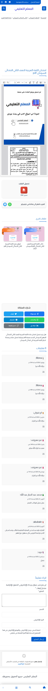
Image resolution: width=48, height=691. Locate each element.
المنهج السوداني (34, 18)
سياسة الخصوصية (22, 2)
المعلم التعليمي (24, 8)
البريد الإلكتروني (39, 620)
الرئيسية (43, 18)
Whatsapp (2, 2)
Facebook (6, 2)
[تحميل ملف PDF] (24, 190)
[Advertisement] (23, 46)
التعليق (41, 591)
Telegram (10, 2)
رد (43, 371)
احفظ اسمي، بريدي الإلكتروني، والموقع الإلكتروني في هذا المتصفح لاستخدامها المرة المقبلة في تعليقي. (21, 631)
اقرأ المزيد (21, 664)
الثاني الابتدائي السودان (20, 18)
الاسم (42, 609)
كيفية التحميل (35, 2)
